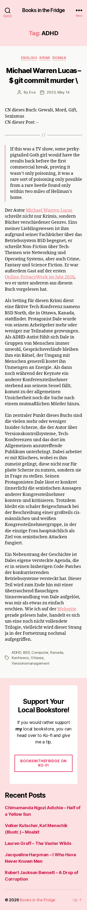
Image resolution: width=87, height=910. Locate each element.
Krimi (44, 58)
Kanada (56, 652)
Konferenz (20, 657)
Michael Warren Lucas (49, 210)
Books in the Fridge (43, 10)
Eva (32, 92)
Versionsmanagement (30, 663)
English (29, 58)
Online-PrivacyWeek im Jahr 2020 (39, 277)
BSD (26, 652)
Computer (39, 652)
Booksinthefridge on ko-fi (43, 763)
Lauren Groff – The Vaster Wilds (38, 843)
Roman (59, 58)
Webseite (66, 609)
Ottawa (37, 657)
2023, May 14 (58, 92)
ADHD (16, 652)
